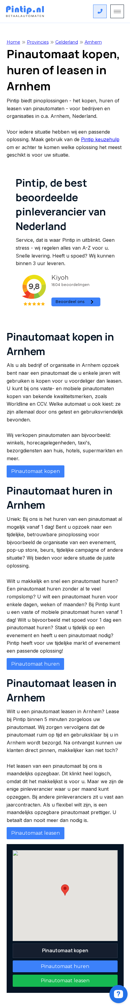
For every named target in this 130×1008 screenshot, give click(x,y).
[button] (65, 890)
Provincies (38, 42)
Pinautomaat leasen (35, 833)
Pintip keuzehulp (100, 139)
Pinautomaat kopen (35, 471)
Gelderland (66, 42)
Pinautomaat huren (35, 664)
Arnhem (93, 42)
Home (13, 42)
